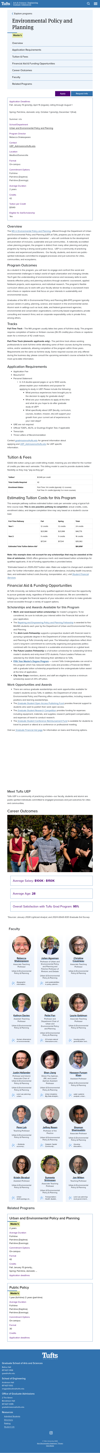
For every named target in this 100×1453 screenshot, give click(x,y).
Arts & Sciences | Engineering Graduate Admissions (25, 4)
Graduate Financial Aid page (29, 730)
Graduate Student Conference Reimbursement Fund (42, 721)
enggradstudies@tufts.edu (13, 1388)
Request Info (82, 93)
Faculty (16, 77)
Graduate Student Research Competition (36, 710)
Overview (17, 43)
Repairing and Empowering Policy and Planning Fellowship (45, 622)
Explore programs (23, 13)
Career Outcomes (22, 70)
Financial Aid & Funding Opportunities (33, 63)
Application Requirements (26, 50)
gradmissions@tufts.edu (26, 440)
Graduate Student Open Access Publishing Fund (40, 703)
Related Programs (22, 84)
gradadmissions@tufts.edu (13, 1407)
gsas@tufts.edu (8, 1373)
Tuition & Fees (20, 56)
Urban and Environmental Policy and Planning (31, 128)
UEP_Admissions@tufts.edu (22, 146)
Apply (62, 93)
